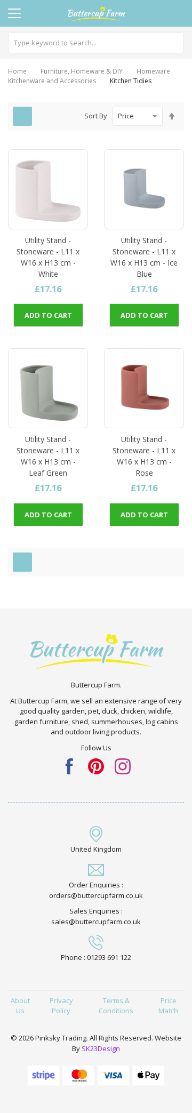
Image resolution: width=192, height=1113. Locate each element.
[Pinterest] (96, 765)
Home (17, 71)
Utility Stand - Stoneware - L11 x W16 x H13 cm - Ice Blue (144, 257)
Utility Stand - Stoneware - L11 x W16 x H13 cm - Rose (144, 456)
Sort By (95, 116)
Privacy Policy (61, 1006)
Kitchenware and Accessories (52, 80)
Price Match (168, 1006)
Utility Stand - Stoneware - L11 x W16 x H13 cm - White (48, 257)
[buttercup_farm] (123, 765)
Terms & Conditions (116, 1006)
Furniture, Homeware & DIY (82, 71)
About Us (20, 1006)
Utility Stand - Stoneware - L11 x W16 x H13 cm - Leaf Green (48, 456)
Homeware (153, 71)
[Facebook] (69, 765)
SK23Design (101, 1048)
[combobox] (96, 42)
